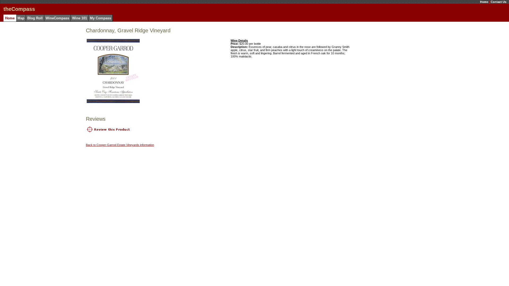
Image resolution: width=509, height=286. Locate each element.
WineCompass (57, 18)
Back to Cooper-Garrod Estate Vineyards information (120, 144)
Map (20, 18)
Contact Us (498, 1)
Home (484, 1)
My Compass (100, 18)
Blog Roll (35, 18)
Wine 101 (79, 18)
